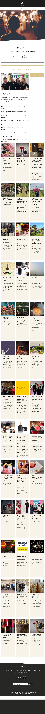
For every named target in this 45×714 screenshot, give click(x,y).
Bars (20, 64)
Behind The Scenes (36, 64)
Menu (22, 8)
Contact (12, 692)
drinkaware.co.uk (28, 693)
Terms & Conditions (29, 692)
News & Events (12, 64)
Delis (26, 64)
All (4, 64)
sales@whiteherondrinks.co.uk (22, 672)
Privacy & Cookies (19, 692)
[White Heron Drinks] (22, 3)
